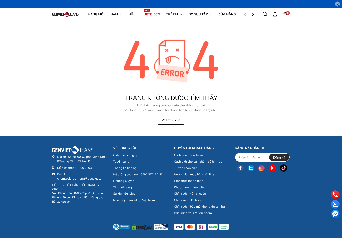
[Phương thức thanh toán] (201, 227)
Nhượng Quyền (123, 181)
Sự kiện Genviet (124, 193)
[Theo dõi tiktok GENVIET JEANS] (283, 167)
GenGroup (63, 201)
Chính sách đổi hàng (188, 200)
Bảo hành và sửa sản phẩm (193, 213)
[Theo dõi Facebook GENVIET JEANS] (240, 167)
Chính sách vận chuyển (190, 193)
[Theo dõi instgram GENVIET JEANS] (261, 167)
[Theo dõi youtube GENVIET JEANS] (272, 167)
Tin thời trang (122, 187)
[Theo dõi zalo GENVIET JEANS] (251, 167)
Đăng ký (279, 157)
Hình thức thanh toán (188, 181)
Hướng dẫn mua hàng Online (194, 174)
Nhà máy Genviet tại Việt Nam (134, 200)
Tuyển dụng (121, 161)
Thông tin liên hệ (124, 168)
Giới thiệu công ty (125, 155)
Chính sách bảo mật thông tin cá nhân (200, 206)
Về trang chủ (171, 120)
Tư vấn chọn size (185, 168)
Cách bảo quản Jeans (188, 155)
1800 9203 (84, 168)
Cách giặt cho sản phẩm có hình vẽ (198, 161)
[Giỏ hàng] (285, 14)
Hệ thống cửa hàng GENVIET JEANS (137, 174)
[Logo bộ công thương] (140, 226)
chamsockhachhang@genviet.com (80, 178)
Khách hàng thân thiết (189, 187)
